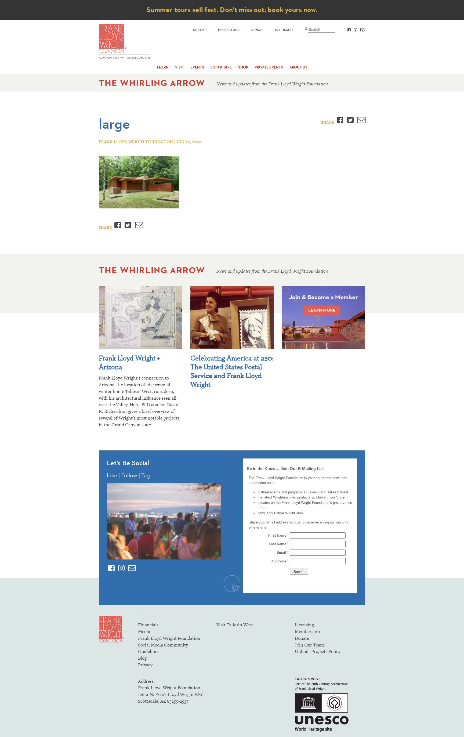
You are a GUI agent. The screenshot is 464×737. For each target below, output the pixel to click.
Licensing (304, 625)
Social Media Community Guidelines (163, 648)
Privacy (145, 665)
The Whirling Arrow (152, 83)
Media (144, 631)
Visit (179, 67)
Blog (142, 658)
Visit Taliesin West (234, 625)
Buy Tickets (283, 30)
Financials (148, 625)
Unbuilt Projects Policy (317, 651)
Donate (257, 30)
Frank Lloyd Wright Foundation (169, 638)
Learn (163, 67)
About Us (298, 67)
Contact (200, 30)
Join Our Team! (310, 645)
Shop (243, 67)
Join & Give (221, 67)
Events (197, 67)
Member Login (229, 30)
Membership (307, 631)
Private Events (269, 67)
